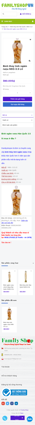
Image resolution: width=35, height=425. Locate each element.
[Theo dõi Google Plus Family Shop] (3, 403)
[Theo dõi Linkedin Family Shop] (16, 403)
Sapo (21, 413)
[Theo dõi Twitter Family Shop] (7, 403)
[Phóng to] (29, 60)
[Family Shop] (17, 341)
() (26, 14)
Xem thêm (33, 263)
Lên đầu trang (16, 418)
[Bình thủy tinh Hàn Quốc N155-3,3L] (25, 276)
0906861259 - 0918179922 (12, 354)
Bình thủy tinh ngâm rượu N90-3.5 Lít (8, 324)
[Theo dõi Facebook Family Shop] (12, 403)
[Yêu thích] (30, 40)
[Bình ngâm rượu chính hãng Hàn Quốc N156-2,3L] (9, 276)
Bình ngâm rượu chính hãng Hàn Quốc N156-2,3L (8, 287)
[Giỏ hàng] (20, 14)
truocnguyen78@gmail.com (12, 359)
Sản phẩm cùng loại (9, 263)
